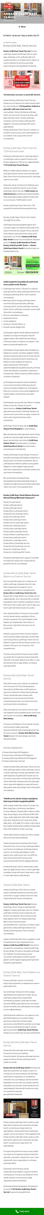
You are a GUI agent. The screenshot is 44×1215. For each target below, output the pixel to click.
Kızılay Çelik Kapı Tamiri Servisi (19, 45)
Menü (23, 27)
